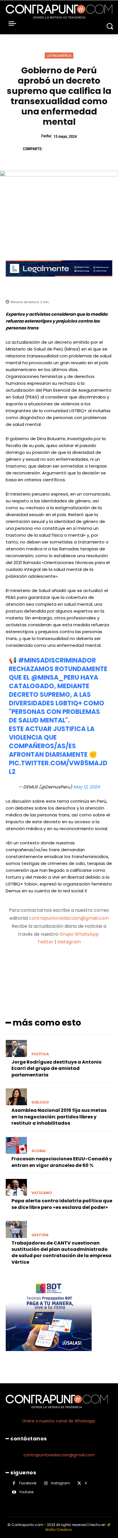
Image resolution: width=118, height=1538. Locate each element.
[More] (89, 964)
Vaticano (42, 1193)
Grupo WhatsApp (79, 934)
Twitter (45, 942)
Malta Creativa (59, 1529)
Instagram (69, 942)
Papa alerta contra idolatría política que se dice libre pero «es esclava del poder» (61, 1203)
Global (39, 1151)
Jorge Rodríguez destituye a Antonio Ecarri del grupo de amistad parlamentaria (56, 1068)
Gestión (40, 1235)
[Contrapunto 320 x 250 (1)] (49, 1355)
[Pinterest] (76, 148)
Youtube (26, 1491)
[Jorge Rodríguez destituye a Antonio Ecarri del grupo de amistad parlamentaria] (16, 1048)
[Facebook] (50, 148)
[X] (63, 148)
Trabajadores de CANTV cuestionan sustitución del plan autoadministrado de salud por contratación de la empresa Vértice (61, 1252)
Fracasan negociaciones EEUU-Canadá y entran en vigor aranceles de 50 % (61, 1161)
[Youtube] (13, 1492)
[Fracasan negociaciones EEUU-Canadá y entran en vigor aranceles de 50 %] (16, 1145)
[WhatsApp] (89, 148)
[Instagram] (45, 1483)
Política (40, 1054)
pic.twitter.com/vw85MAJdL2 (58, 767)
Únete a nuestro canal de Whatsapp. (59, 1421)
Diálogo (40, 1102)
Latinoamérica (59, 55)
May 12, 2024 (86, 787)
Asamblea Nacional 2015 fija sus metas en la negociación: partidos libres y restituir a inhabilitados (59, 1116)
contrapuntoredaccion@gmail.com (69, 918)
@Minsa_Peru (55, 677)
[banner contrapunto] (59, 281)
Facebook (27, 1483)
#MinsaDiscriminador (57, 660)
